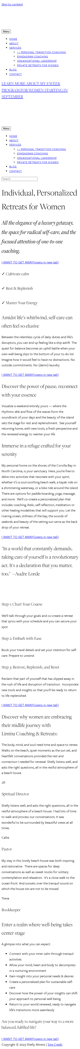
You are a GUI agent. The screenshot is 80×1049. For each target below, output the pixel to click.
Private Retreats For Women (38, 65)
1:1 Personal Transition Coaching (41, 52)
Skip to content (12, 4)
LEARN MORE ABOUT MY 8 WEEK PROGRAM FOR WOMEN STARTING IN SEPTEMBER (35, 90)
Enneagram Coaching (32, 56)
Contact (15, 74)
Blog (13, 70)
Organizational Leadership (37, 61)
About (14, 43)
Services (15, 48)
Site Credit (55, 1044)
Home (13, 39)
